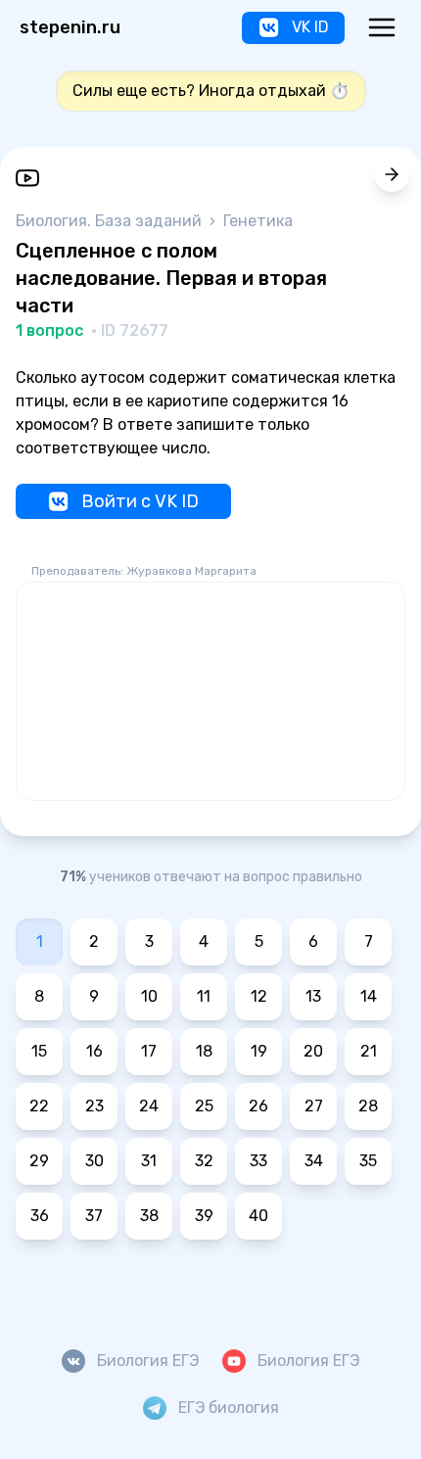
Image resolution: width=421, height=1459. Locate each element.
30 (94, 1161)
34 (313, 1161)
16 (94, 1051)
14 (368, 996)
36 (39, 1215)
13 (313, 996)
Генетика (258, 221)
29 (39, 1161)
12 (259, 996)
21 (368, 1051)
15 (39, 1051)
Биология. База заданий (111, 221)
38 (149, 1215)
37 (94, 1215)
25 (204, 1106)
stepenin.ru (70, 27)
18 (204, 1051)
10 (149, 996)
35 (368, 1161)
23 (94, 1106)
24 (149, 1106)
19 (259, 1051)
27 (313, 1106)
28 (368, 1106)
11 (203, 996)
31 (149, 1161)
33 (258, 1161)
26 (258, 1106)
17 (149, 1051)
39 (204, 1215)
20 (313, 1051)
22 (39, 1106)
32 (204, 1161)
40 (258, 1215)
